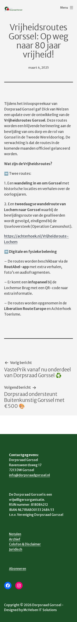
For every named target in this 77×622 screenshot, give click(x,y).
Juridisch (15, 549)
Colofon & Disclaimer (25, 544)
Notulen (15, 534)
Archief (14, 539)
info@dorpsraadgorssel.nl (29, 475)
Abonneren (17, 569)
